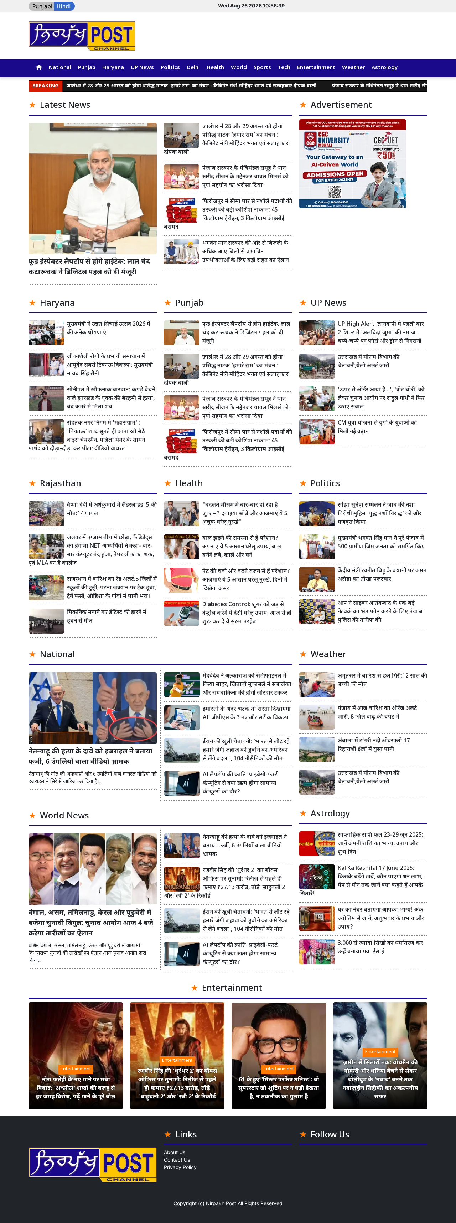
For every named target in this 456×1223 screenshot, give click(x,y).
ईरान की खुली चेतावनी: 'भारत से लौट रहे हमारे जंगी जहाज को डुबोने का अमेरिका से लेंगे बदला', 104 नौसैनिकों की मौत (246, 750)
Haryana (113, 68)
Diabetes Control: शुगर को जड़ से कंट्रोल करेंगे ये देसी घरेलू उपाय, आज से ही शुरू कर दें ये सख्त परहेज (246, 613)
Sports (262, 68)
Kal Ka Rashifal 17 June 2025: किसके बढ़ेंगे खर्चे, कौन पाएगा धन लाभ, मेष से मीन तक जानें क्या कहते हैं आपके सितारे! (361, 881)
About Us (174, 1152)
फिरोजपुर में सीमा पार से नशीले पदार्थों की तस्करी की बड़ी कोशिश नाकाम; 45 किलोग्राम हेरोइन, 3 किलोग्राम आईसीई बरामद (228, 214)
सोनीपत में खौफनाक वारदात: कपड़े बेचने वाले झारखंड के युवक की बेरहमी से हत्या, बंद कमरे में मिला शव (111, 398)
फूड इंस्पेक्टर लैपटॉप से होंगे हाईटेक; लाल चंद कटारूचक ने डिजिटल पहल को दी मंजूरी (89, 267)
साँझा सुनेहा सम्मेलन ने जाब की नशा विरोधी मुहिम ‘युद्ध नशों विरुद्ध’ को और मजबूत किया (379, 514)
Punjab (86, 68)
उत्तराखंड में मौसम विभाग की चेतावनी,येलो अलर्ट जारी (368, 362)
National (60, 68)
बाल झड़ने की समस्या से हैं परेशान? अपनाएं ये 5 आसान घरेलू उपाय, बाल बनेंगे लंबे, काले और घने (241, 547)
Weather (353, 68)
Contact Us (177, 1160)
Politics (170, 68)
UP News (142, 68)
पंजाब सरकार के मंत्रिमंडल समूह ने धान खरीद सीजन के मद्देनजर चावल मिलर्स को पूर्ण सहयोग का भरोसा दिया (245, 177)
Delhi (193, 68)
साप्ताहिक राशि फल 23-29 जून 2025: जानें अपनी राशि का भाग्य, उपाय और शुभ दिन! (380, 844)
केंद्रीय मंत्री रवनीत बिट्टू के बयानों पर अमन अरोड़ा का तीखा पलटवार (382, 575)
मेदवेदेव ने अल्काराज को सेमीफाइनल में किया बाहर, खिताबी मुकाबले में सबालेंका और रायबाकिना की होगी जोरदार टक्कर (247, 685)
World (239, 68)
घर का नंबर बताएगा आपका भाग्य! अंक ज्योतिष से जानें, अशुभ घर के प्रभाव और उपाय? (381, 919)
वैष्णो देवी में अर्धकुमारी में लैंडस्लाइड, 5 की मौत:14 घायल (112, 510)
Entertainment (316, 68)
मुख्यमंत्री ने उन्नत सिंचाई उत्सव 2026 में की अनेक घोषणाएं (108, 329)
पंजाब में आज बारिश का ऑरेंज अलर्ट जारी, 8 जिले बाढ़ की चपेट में (377, 713)
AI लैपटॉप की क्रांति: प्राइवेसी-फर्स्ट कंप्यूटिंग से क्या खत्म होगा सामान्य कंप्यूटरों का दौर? (240, 783)
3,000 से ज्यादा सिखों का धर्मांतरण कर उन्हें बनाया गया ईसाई (380, 948)
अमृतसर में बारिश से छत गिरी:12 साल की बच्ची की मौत (382, 681)
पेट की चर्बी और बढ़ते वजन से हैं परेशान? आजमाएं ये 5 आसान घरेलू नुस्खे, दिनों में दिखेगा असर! (246, 580)
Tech (284, 68)
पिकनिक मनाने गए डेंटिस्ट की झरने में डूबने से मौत (106, 617)
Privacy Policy (180, 1167)
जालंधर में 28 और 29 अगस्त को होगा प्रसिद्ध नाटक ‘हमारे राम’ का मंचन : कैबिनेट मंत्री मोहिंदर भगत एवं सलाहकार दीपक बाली (149, 86)
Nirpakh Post (221, 1203)
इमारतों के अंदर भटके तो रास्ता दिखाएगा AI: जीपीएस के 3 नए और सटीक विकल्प (247, 714)
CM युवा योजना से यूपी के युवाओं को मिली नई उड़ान (377, 428)
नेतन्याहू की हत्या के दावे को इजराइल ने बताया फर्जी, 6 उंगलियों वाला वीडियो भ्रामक (90, 757)
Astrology (385, 68)
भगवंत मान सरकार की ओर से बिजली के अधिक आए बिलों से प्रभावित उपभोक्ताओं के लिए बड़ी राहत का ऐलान (245, 252)
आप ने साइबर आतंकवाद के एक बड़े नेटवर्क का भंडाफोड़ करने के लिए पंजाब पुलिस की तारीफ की (380, 612)
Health (215, 68)
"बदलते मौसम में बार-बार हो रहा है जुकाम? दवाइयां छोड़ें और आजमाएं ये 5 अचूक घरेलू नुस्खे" (244, 514)
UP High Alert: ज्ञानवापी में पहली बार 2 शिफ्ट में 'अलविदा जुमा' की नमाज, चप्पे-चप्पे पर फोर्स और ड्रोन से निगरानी (381, 333)
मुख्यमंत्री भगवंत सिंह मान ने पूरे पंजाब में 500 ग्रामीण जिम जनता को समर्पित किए (381, 543)
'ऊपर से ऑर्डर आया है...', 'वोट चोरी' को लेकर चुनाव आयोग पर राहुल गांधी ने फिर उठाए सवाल (381, 398)
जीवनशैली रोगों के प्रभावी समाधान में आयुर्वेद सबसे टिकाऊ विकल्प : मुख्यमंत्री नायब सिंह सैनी (110, 365)
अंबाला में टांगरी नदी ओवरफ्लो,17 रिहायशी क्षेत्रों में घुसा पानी (374, 745)
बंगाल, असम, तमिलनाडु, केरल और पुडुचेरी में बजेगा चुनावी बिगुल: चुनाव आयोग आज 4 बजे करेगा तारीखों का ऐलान (90, 923)
